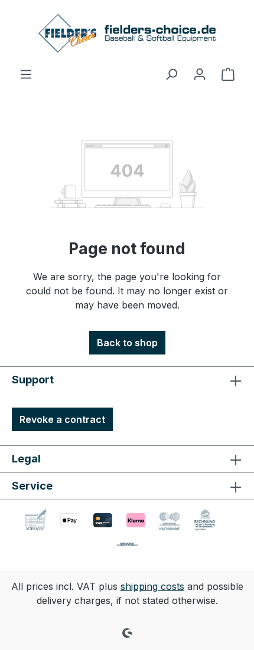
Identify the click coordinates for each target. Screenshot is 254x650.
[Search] (171, 74)
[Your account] (199, 74)
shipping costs (152, 586)
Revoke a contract (62, 419)
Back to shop (127, 343)
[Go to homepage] (127, 33)
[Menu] (26, 74)
